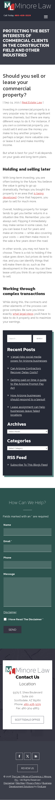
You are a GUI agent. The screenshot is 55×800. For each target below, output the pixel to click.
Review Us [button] (27, 768)
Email (8, 541)
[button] (46, 17)
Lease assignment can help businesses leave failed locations (27, 410)
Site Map (20, 783)
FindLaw (41, 786)
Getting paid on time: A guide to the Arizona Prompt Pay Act (28, 383)
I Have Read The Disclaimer (25, 619)
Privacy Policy (34, 783)
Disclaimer (10, 612)
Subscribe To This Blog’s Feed (29, 464)
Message (9, 574)
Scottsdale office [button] (27, 719)
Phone (7, 557)
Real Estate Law (32, 102)
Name (7, 524)
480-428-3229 (23, 15)
